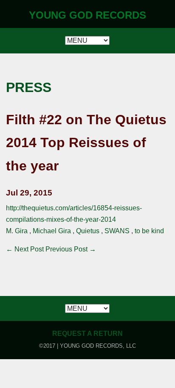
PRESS (28, 87)
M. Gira (17, 230)
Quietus (87, 230)
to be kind (149, 230)
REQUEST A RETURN (87, 333)
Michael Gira (52, 230)
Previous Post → (70, 249)
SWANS (117, 230)
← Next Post (25, 249)
